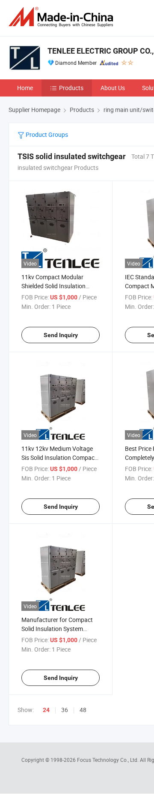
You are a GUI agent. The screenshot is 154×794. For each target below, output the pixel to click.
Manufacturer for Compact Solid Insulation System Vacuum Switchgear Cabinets (60, 629)
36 (64, 710)
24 (46, 709)
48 (83, 710)
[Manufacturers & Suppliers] (62, 17)
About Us (113, 88)
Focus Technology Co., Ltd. (108, 759)
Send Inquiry (61, 335)
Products (71, 88)
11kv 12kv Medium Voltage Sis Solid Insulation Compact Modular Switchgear (59, 457)
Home (25, 88)
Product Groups (46, 134)
